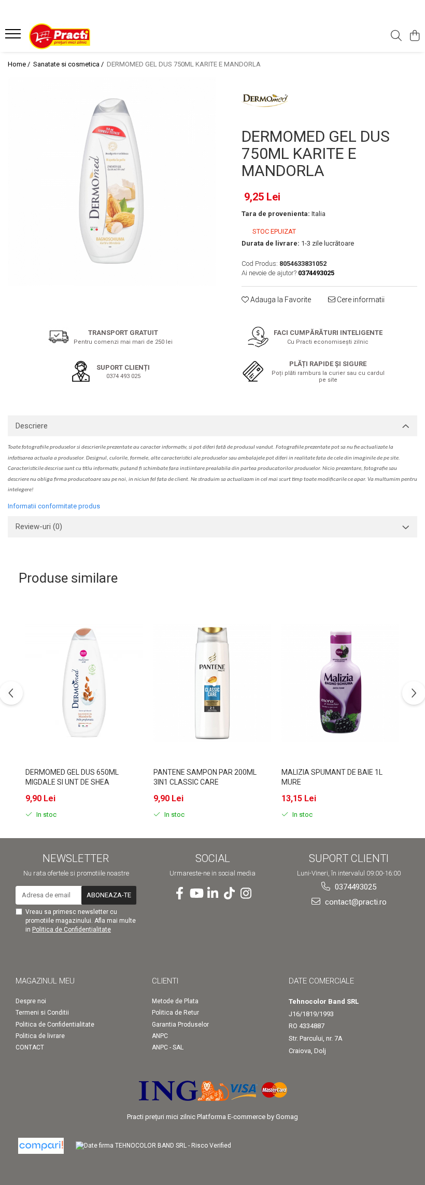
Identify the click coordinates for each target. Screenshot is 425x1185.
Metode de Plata (175, 1001)
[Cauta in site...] (396, 36)
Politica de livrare (40, 1036)
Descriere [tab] (32, 425)
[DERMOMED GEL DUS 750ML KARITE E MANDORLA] (112, 181)
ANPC (160, 1036)
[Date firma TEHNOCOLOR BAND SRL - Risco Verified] (153, 1145)
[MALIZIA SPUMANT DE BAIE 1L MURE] (340, 682)
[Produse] (14, 37)
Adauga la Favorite (280, 299)
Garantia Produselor (180, 1024)
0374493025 (354, 887)
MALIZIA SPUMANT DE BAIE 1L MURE (331, 777)
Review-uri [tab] (39, 526)
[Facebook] (179, 893)
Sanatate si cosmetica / (69, 64)
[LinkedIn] (212, 893)
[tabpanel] (112, 181)
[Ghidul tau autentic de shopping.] (41, 1146)
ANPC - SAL (167, 1047)
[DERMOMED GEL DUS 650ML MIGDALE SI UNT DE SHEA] (84, 682)
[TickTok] (229, 893)
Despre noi (31, 1001)
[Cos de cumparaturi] (414, 36)
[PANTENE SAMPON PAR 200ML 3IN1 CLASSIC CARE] (212, 682)
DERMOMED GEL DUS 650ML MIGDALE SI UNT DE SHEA (72, 777)
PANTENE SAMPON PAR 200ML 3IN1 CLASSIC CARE (205, 777)
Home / (20, 64)
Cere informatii (360, 299)
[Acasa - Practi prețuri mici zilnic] (70, 36)
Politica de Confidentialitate (71, 929)
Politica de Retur (175, 1012)
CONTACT (30, 1047)
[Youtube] (196, 893)
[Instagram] (245, 893)
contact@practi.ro (355, 902)
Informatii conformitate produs (54, 506)
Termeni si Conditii (42, 1012)
